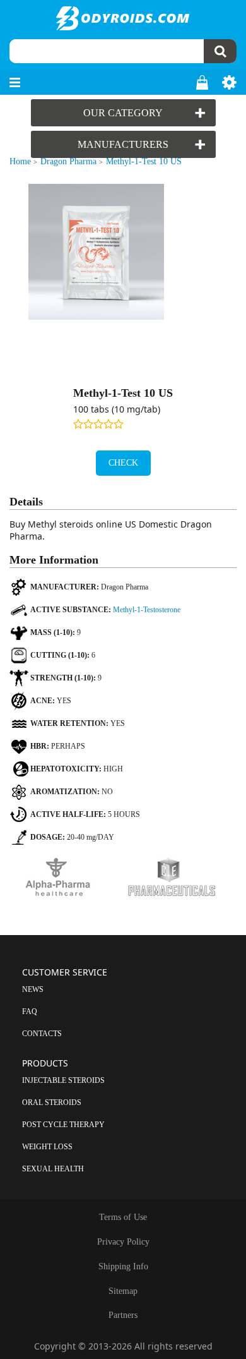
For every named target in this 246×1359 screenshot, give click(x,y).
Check (123, 463)
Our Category (123, 112)
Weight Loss (47, 1146)
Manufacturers (123, 144)
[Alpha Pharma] (66, 878)
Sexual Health (53, 1168)
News (33, 989)
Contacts (42, 1033)
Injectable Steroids (63, 1080)
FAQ (29, 1011)
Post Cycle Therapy (63, 1124)
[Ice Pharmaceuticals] (180, 878)
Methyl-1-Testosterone (146, 609)
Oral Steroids (51, 1102)
